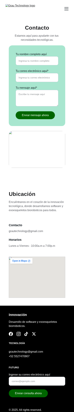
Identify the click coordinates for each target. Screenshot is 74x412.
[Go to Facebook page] (11, 334)
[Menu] (66, 8)
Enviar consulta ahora (28, 393)
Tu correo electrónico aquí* (32, 71)
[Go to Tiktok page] (26, 334)
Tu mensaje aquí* (26, 87)
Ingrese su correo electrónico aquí (29, 374)
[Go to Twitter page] (34, 334)
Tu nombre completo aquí (31, 54)
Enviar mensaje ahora (35, 115)
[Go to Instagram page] (19, 334)
